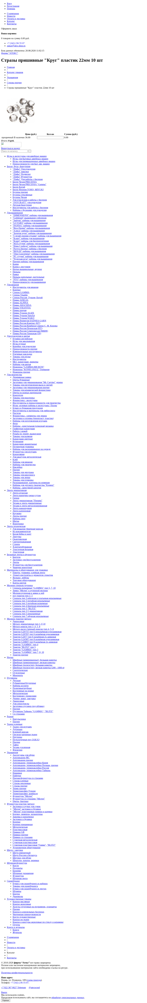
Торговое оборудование (24, 580)
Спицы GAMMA (21, 292)
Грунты (16, 924)
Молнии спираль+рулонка (20, 585)
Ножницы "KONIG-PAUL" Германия (31, 369)
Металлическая (20, 827)
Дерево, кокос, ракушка (24, 698)
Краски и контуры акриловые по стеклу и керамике (38, 922)
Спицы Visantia (20, 295)
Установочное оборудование (26, 847)
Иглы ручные (19, 344)
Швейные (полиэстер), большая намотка (32, 665)
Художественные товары (19, 899)
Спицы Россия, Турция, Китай (28, 297)
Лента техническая (16, 526)
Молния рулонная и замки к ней (28, 593)
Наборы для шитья (22, 364)
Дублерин (17, 729)
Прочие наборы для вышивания (28, 261)
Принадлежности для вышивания (29, 282)
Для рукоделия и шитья (18, 336)
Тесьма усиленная (21, 747)
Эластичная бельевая (23, 549)
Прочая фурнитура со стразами (28, 778)
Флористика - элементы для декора (30, 416)
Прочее (16, 470)
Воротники (18, 523)
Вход (9, 3)
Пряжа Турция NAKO (23, 318)
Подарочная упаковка (23, 446)
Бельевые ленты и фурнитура (21, 554)
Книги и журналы (16, 927)
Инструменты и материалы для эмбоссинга (34, 410)
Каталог (11, 21)
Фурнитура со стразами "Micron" (29, 799)
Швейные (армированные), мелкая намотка (34, 662)
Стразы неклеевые (22, 783)
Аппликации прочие (23, 760)
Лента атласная (20, 493)
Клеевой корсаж (20, 732)
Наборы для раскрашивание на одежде (32, 449)
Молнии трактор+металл (19, 619)
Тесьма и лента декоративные (27, 503)
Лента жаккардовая (22, 508)
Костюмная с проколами (24, 696)
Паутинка (17, 737)
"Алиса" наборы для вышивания (29, 230)
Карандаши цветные (23, 439)
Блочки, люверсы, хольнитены (28, 814)
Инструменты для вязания (25, 287)
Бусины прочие (20, 192)
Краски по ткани (21, 919)
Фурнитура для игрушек (25, 452)
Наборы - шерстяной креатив (27, 488)
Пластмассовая (20, 829)
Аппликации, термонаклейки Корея (30, 763)
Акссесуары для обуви (24, 755)
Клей (15, 459)
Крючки (17, 290)
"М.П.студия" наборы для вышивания (31, 243)
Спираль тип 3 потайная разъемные (30, 603)
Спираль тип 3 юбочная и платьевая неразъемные (37, 598)
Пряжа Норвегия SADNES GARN (29, 320)
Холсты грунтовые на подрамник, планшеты (35, 906)
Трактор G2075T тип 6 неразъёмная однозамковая (37, 631)
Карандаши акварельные (25, 444)
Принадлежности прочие (25, 349)
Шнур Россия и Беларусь (25, 855)
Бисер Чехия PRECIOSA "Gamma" (29, 184)
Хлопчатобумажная (22, 547)
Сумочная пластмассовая (25, 842)
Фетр (15, 423)
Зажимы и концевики (23, 817)
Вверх (4, 992)
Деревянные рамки (22, 377)
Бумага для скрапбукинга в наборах (30, 883)
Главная (11, 67)
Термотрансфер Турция (24, 791)
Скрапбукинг (13, 881)
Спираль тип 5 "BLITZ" (24, 608)
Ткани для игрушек (22, 727)
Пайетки (17, 775)
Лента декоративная (17, 490)
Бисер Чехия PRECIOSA (25, 182)
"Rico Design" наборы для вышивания (31, 228)
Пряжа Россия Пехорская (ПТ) (27, 328)
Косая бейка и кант (22, 534)
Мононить (18, 675)
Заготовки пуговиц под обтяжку (29, 706)
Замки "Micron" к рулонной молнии (30, 590)
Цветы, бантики (20, 801)
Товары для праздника (24, 398)
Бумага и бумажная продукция (28, 408)
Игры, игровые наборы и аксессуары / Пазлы (35, 405)
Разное (10, 716)
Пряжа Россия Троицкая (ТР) (27, 333)
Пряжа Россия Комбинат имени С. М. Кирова (35, 326)
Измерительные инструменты (27, 351)
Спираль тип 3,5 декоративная (27, 611)
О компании (13, 13)
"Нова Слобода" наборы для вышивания (32, 246)
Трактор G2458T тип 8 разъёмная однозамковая (36, 639)
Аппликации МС (21, 757)
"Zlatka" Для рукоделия (24, 169)
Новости (11, 16)
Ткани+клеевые (14, 724)
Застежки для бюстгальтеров (27, 559)
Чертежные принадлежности (27, 914)
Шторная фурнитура (17, 863)
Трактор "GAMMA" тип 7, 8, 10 (28, 652)
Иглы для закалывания (24, 341)
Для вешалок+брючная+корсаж (28, 529)
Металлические (20, 693)
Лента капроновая (21, 511)
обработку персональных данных (67, 997)
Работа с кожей (20, 431)
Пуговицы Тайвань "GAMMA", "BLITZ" (33, 711)
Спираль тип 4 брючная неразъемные (31, 606)
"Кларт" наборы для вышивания (28, 238)
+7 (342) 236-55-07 (20, 982)
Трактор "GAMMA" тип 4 (25, 644)
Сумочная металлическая (25, 840)
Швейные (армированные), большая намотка (35, 660)
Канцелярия (18, 454)
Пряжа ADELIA (20, 300)
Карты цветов (19, 583)
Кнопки (16, 822)
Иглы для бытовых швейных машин (30, 159)
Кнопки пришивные (23, 824)
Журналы (17, 932)
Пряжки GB (18, 832)
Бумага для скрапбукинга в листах (29, 888)
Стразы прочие (14, 82)
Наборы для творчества (24, 464)
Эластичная (18, 552)
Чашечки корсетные (22, 567)
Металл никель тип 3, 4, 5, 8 (26, 626)
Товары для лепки (21, 477)
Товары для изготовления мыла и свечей (33, 385)
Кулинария (18, 441)
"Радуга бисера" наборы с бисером (30, 248)
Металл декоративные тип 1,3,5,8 (29, 624)
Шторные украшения (23, 873)
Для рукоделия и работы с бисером (30, 200)
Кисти (16, 865)
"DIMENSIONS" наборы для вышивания (33, 215)
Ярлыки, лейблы (21, 577)
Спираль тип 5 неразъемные (26, 613)
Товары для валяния (22, 436)
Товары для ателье (22, 356)
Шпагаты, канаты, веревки (26, 860)
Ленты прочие (20, 516)
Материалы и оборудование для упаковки (27, 570)
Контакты (12, 24)
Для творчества (14, 374)
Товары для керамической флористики (32, 390)
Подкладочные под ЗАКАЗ (26, 739)
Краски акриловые (22, 904)
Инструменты (19, 359)
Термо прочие (19, 788)
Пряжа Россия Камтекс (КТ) (26, 323)
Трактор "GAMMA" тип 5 (25, 649)
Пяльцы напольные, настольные (28, 277)
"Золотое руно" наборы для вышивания (32, 233)
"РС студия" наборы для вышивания (30, 256)
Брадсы (16, 894)
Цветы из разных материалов (27, 392)
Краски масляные (21, 901)
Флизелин (17, 750)
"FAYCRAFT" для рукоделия (27, 202)
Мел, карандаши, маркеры (25, 362)
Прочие (16, 709)
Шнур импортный (22, 852)
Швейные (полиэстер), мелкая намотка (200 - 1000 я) (38, 667)
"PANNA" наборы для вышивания (30, 225)
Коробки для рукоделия (24, 346)
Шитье (16, 521)
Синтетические (20, 670)
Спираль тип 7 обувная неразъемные (31, 616)
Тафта (16, 745)
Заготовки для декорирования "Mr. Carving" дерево (38, 382)
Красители (18, 395)
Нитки (10, 657)
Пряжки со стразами (23, 837)
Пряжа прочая (19, 310)
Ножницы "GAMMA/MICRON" (28, 367)
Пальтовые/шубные (22, 688)
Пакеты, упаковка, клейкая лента (29, 572)
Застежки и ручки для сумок (26, 806)
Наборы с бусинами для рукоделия (30, 210)
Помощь (11, 8)
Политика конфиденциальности (17, 972)
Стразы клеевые (20, 781)
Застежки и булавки (22, 819)
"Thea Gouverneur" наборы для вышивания (34, 254)
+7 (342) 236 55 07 (16, 43)
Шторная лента (20, 878)
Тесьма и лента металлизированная (30, 505)
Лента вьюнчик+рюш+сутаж (27, 495)
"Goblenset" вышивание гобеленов (30, 218)
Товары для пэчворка (23, 480)
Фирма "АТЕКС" (9, 53)
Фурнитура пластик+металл (20, 804)
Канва (16, 264)
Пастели (17, 413)
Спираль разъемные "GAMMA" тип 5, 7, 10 (34, 588)
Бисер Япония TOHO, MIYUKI (28, 189)
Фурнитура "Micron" (23, 796)
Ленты (16, 562)
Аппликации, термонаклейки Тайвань (31, 770)
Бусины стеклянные (22, 194)
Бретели (17, 557)
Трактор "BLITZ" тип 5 (24, 647)
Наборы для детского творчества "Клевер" (33, 485)
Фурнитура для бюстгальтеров (27, 565)
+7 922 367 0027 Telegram (13, 987)
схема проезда (34, 980)
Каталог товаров (15, 72)
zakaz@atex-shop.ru (16, 46)
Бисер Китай (19, 187)
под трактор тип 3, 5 (23, 595)
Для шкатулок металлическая (27, 457)
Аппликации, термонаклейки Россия (31, 768)
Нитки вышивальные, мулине (27, 269)
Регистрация (13, 6)
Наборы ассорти (21, 685)
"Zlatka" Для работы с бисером (28, 179)
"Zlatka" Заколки (21, 171)
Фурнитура (18, 876)
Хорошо (5, 1000)
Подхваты (18, 868)
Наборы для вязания (22, 462)
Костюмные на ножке (23, 691)
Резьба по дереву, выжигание (27, 434)
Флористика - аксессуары (25, 400)
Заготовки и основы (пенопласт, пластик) (33, 418)
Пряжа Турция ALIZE (23, 313)
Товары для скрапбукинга (25, 886)
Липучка (17, 536)
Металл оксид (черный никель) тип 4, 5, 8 (33, 629)
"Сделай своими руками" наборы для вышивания (37, 236)
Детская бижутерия (22, 205)
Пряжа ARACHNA (22, 305)
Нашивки (17, 773)
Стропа (16, 544)
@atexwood (34, 987)
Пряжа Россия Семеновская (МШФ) (30, 331)
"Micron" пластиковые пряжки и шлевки (32, 811)
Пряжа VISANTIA (22, 308)
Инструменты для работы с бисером (30, 207)
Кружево (17, 513)
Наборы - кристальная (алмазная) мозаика (33, 426)
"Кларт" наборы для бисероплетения (31, 241)
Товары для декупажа (23, 472)
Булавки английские (23, 338)
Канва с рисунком (21, 266)
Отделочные (19, 673)
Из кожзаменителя (22, 531)
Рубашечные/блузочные (24, 683)
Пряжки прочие (20, 835)
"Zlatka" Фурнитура (22, 176)
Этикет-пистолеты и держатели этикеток (33, 575)
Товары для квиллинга (24, 475)
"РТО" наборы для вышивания (28, 279)
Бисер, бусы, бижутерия (18, 166)
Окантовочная (20, 539)
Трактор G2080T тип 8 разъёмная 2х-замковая (35, 642)
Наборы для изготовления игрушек (30, 421)
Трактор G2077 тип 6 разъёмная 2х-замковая (34, 637)
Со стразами (19, 714)
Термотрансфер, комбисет (25, 793)
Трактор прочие (20, 655)
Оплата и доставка (16, 18)
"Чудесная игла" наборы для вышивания (32, 259)
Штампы (17, 891)
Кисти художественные (24, 917)
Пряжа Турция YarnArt (24, 315)
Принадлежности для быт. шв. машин (31, 164)
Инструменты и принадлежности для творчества (37, 403)
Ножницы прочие (21, 372)
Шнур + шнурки (15, 850)
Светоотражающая (22, 541)
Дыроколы (18, 896)
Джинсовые (18, 621)
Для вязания (13, 284)
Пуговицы (12, 678)
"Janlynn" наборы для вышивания (29, 220)
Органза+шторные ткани (25, 734)
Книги (16, 930)
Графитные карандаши (24, 428)
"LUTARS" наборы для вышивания (30, 223)
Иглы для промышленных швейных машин (34, 161)
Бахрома (17, 870)
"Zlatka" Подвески (22, 174)
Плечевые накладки (22, 354)
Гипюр (16, 498)
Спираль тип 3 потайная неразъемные (31, 601)
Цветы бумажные (21, 380)
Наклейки (17, 467)
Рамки (16, 274)
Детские (17, 680)
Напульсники (19, 719)
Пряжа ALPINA (20, 302)
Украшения (12, 77)
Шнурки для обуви (22, 858)
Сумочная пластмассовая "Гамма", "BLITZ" (34, 845)
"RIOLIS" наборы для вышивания (29, 251)
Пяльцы (16, 272)
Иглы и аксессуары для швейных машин (27, 156)
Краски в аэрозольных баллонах (28, 912)
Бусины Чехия (20, 197)
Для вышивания (15, 212)
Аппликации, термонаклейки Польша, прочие (35, 765)
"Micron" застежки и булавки (27, 809)
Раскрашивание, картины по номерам (31, 482)
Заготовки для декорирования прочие (31, 387)
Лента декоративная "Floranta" (27, 500)
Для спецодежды (21, 703)
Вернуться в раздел (10, 148)
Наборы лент (19, 518)
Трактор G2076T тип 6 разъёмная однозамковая (36, 634)
